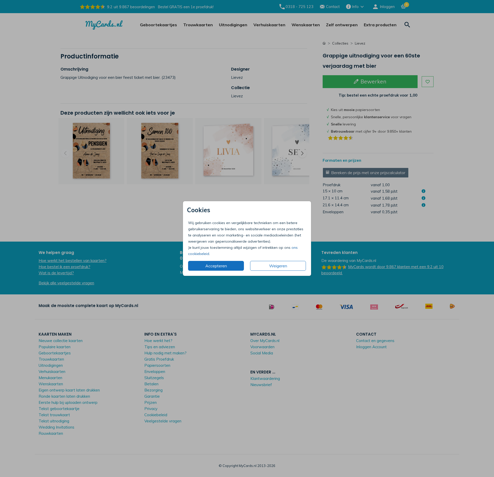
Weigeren (278, 265)
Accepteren (216, 265)
